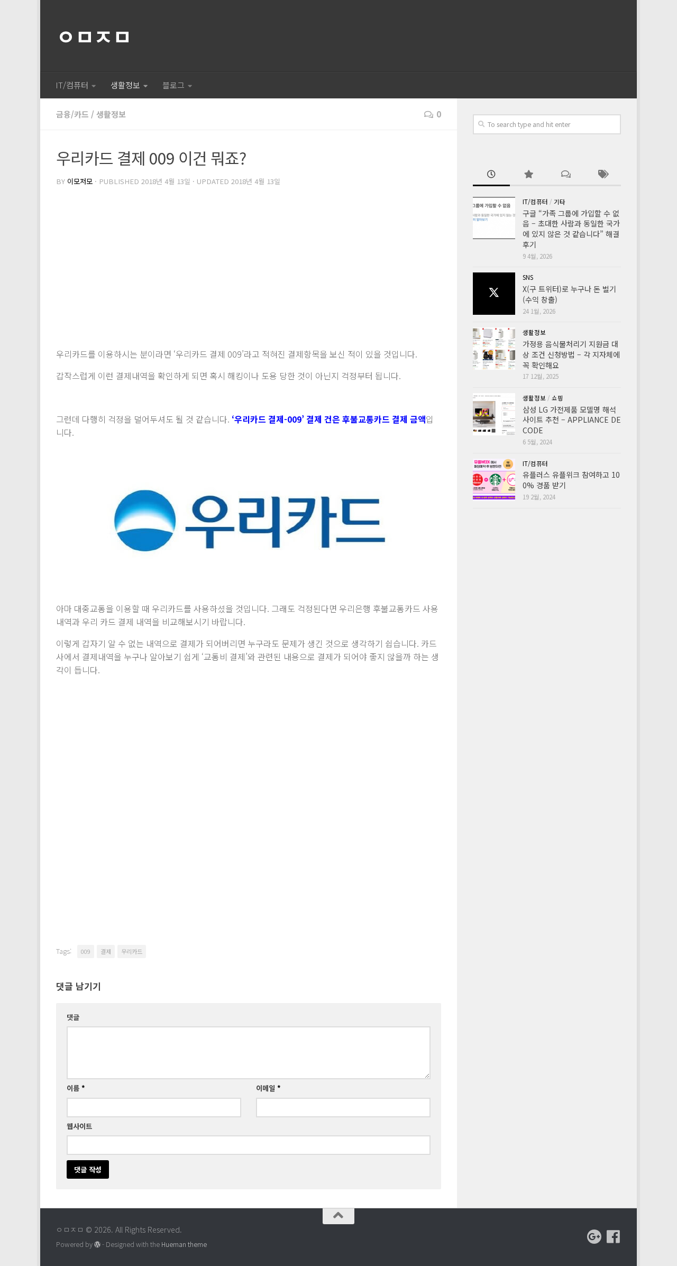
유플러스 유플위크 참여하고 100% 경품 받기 (571, 479)
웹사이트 (79, 1126)
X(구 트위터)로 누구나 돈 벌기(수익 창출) (569, 294)
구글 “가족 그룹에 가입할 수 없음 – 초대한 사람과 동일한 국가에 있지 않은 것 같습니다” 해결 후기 (571, 229)
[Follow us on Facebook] (613, 1236)
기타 (559, 201)
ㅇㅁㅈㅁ (93, 36)
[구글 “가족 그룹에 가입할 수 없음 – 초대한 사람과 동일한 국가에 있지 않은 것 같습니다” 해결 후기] (494, 218)
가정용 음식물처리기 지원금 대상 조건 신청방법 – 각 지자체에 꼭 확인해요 (571, 354)
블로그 (173, 84)
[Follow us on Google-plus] (594, 1236)
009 (85, 951)
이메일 (268, 1088)
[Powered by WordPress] (97, 1245)
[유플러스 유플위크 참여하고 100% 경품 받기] (494, 480)
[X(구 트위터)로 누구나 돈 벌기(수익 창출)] (494, 293)
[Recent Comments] (565, 175)
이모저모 (80, 181)
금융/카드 (72, 114)
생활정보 (125, 84)
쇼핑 (557, 398)
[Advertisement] (248, 268)
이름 (76, 1088)
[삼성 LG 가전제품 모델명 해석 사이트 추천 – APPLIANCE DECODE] (494, 414)
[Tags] (602, 175)
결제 (105, 951)
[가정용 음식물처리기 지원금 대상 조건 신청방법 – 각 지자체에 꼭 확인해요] (494, 348)
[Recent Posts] (491, 175)
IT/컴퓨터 (72, 84)
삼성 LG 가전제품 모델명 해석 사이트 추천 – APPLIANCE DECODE (572, 419)
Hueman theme (184, 1244)
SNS (528, 277)
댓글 (73, 1017)
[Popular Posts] (528, 175)
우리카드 (131, 951)
